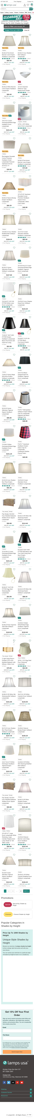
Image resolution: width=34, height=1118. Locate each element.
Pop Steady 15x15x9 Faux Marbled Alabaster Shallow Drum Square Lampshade (9, 516)
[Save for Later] (14, 35)
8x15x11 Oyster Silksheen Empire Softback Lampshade (8, 269)
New (10, 115)
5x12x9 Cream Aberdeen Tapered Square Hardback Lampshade (7, 875)
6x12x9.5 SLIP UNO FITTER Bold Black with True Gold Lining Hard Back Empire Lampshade (25, 553)
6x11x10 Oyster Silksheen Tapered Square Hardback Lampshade (7, 411)
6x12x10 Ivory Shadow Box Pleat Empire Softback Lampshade (8, 482)
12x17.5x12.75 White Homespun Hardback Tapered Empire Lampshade (8, 764)
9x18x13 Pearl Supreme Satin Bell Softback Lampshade (9, 626)
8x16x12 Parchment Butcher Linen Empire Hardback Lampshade (8, 54)
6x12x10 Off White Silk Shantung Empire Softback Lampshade (24, 591)
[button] (6, 58)
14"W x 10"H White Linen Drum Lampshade (25, 125)
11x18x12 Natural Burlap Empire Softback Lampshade (25, 730)
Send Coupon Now (17, 1051)
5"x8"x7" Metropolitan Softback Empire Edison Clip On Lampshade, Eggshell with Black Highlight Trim (25, 413)
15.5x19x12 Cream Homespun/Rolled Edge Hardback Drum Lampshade (9, 554)
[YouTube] (21, 1082)
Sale (19, 81)
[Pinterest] (17, 1082)
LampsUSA (4, 21)
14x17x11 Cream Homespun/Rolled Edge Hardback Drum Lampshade (9, 123)
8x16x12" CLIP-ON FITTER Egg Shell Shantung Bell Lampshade (7, 590)
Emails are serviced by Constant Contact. (19, 1047)
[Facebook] (4, 1082)
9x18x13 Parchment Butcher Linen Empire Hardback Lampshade (24, 162)
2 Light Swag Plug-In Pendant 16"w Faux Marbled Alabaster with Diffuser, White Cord (8, 661)
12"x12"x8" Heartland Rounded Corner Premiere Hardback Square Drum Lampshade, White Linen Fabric (24, 199)
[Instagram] (13, 1082)
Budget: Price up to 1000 (13, 30)
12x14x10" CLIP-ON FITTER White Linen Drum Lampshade (8, 303)
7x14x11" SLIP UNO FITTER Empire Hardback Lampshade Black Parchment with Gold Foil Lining (8, 338)
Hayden (20, 121)
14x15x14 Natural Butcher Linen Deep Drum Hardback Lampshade (23, 839)
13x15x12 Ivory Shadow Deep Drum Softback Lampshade (25, 303)
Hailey (4, 831)
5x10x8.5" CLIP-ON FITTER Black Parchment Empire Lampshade (23, 341)
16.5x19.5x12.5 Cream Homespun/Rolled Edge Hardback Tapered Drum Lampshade (25, 268)
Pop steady (5, 511)
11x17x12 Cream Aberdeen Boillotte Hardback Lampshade (24, 233)
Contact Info (7, 1075)
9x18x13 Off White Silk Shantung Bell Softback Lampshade (9, 696)
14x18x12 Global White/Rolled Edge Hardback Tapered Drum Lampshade (23, 625)
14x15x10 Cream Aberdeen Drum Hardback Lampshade (24, 482)
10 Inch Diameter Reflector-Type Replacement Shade (24, 88)
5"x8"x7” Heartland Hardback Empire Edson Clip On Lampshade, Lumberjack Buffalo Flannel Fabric (23, 448)
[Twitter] (8, 1082)
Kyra (19, 658)
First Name (6, 1035)
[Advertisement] (9, 979)
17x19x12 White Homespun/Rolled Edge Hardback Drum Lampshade (9, 447)
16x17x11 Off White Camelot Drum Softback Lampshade (25, 696)
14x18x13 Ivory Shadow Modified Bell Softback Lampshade (9, 233)
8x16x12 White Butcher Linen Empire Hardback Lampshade (9, 88)
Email (4, 1027)
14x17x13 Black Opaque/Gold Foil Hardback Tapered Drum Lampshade (23, 375)
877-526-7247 (4, 1)
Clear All (26, 30)
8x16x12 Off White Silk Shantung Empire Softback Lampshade (24, 517)
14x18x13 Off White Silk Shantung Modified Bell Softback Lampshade (24, 764)
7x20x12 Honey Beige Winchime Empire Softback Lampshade (8, 376)
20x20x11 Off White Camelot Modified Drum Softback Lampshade (25, 876)
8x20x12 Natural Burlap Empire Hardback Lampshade (9, 199)
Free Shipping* (17, 1)
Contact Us (30, 1)
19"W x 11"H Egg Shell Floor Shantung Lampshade (24, 662)
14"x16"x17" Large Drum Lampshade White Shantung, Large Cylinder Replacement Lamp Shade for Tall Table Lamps (9, 838)
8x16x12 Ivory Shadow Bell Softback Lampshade (24, 54)
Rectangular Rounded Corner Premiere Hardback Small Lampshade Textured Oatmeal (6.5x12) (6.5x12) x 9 (8, 161)
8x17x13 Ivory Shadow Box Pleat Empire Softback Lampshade (8, 730)
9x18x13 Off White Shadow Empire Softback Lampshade (24, 801)
